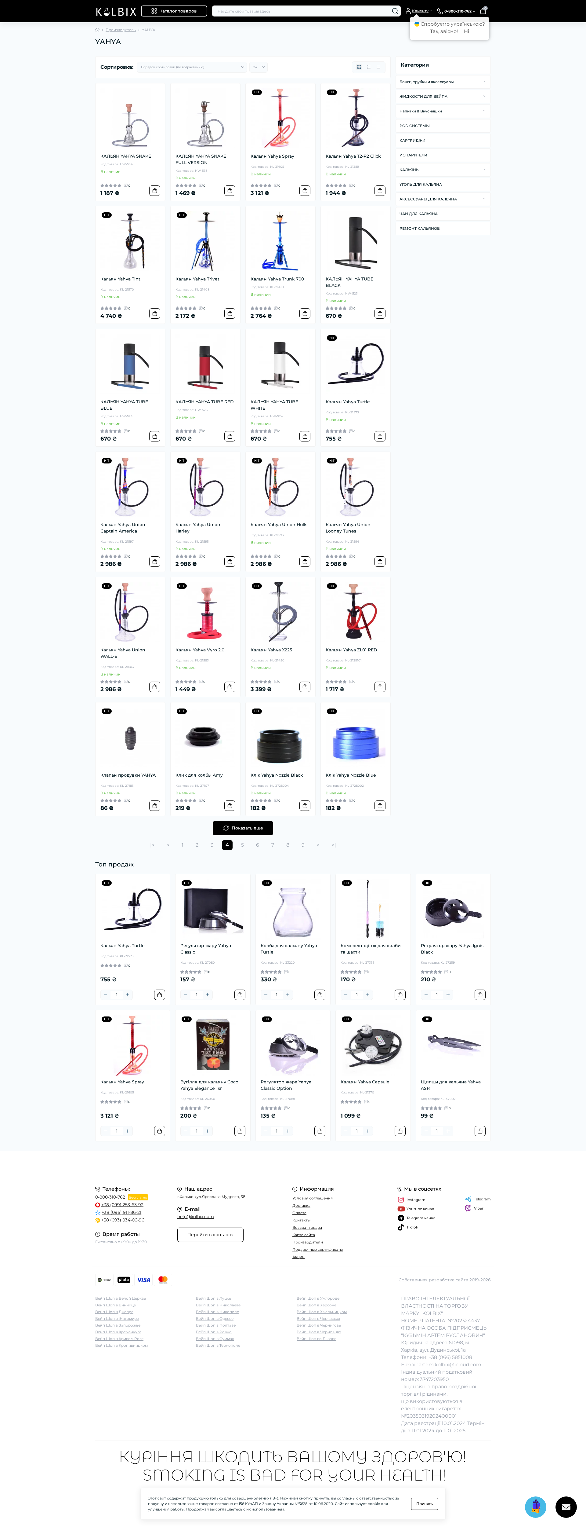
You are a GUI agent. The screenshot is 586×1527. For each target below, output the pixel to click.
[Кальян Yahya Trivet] (205, 241)
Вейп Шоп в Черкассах (318, 1318)
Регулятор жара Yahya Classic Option (286, 1085)
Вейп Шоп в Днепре (114, 1311)
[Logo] (115, 11)
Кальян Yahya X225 (271, 650)
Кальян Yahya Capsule (365, 1082)
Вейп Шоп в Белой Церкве (120, 1298)
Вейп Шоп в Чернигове (319, 1325)
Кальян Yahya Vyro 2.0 (199, 650)
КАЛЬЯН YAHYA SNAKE (125, 156)
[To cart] (154, 190)
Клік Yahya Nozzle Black (277, 775)
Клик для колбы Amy (199, 775)
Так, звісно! (444, 31)
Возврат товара (307, 1227)
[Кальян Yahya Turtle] (355, 364)
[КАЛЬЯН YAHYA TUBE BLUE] (130, 364)
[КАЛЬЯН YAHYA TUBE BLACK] (355, 241)
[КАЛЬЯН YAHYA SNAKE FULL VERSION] (205, 118)
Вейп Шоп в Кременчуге (118, 1332)
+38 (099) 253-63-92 (122, 1204)
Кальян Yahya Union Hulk (279, 524)
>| (334, 845)
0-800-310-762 (110, 1197)
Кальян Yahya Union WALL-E (122, 653)
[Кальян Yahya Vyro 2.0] (205, 612)
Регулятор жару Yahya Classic (205, 949)
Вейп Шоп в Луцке (213, 1298)
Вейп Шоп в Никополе (217, 1311)
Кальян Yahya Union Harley (197, 528)
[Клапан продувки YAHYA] (130, 737)
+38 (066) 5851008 (450, 1357)
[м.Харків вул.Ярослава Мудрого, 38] (192, 1165)
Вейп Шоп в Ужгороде (318, 1298)
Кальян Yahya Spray (272, 156)
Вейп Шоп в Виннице (115, 1305)
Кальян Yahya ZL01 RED (351, 650)
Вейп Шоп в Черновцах (319, 1332)
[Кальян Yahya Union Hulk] (280, 487)
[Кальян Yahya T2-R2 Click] (355, 118)
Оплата (299, 1212)
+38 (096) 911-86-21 (121, 1212)
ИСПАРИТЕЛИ (413, 155)
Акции (298, 1256)
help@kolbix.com (195, 1216)
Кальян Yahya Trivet (197, 279)
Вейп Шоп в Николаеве (218, 1305)
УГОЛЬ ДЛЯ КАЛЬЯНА (421, 184)
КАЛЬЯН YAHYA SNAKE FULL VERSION (200, 159)
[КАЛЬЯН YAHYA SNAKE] (130, 118)
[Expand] (484, 81)
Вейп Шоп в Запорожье (117, 1325)
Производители (307, 1242)
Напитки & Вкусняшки (421, 111)
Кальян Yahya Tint (120, 279)
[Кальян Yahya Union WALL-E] (130, 612)
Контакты (301, 1220)
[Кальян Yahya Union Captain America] (130, 487)
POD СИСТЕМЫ (415, 125)
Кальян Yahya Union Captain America (122, 528)
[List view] (369, 67)
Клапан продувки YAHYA (128, 775)
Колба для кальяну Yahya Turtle (289, 949)
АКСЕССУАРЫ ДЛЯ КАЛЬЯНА (428, 199)
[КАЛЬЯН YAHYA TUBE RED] (205, 364)
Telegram (482, 1199)
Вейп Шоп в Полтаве (216, 1325)
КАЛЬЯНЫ (410, 169)
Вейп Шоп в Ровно (214, 1332)
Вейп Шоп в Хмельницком (322, 1311)
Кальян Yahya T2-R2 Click (353, 156)
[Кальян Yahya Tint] (130, 241)
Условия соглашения (312, 1198)
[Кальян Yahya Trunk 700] (280, 241)
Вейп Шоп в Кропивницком (121, 1345)
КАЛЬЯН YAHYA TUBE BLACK (349, 282)
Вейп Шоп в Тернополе (218, 1345)
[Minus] (105, 995)
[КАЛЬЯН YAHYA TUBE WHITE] (280, 364)
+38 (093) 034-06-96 (122, 1220)
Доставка (301, 1205)
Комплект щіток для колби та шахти (371, 949)
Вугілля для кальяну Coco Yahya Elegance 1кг (209, 1085)
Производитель (121, 29)
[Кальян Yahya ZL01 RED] (355, 612)
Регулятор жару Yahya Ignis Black (452, 949)
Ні (466, 31)
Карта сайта (303, 1234)
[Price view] (378, 67)
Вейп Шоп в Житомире (117, 1318)
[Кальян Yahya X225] (280, 612)
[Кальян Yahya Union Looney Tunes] (355, 487)
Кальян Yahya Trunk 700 (277, 279)
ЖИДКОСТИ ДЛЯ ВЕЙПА (423, 96)
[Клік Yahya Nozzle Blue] (355, 737)
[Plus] (127, 995)
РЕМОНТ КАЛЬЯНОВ (420, 228)
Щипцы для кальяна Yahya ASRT (451, 1085)
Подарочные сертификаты (317, 1249)
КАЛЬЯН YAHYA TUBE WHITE (274, 405)
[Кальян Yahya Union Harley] (205, 487)
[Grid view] (359, 67)
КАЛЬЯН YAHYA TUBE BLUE (124, 405)
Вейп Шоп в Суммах (215, 1338)
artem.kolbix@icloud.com (450, 1365)
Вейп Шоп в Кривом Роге (119, 1338)
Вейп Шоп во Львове (316, 1338)
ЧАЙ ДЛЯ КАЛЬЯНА (419, 213)
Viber (478, 1208)
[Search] (395, 11)
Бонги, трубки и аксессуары (427, 81)
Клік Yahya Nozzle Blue (351, 775)
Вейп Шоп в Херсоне (316, 1305)
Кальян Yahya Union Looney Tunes (348, 528)
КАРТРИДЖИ (412, 140)
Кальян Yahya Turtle (348, 402)
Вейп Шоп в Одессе (214, 1318)
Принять (424, 1503)
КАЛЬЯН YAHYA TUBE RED (204, 402)
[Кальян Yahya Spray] (280, 118)
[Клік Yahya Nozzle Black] (280, 737)
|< (152, 845)
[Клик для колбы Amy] (205, 737)
